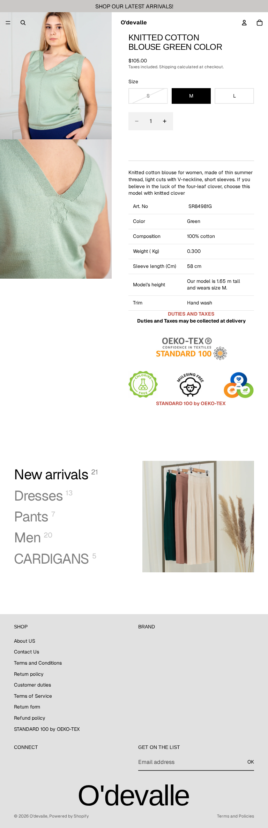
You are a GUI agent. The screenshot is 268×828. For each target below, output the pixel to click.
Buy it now (191, 143)
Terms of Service (33, 696)
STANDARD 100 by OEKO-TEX (47, 729)
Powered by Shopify (69, 816)
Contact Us (26, 652)
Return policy (29, 674)
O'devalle (38, 816)
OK (250, 762)
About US (24, 641)
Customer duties (32, 685)
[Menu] (8, 23)
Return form (27, 707)
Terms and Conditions (38, 663)
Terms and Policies (235, 816)
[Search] (23, 22)
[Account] (244, 22)
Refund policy (29, 718)
